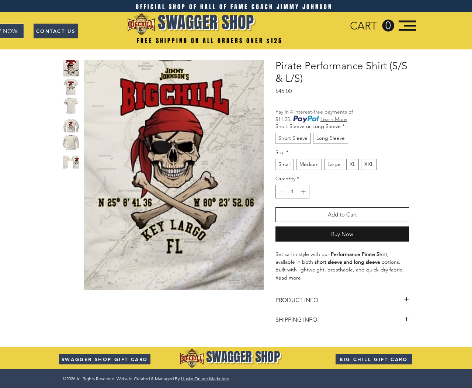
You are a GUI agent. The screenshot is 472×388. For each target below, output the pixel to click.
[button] (372, 26)
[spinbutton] (292, 191)
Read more (288, 277)
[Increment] (303, 191)
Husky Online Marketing (205, 378)
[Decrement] (281, 191)
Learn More (333, 119)
